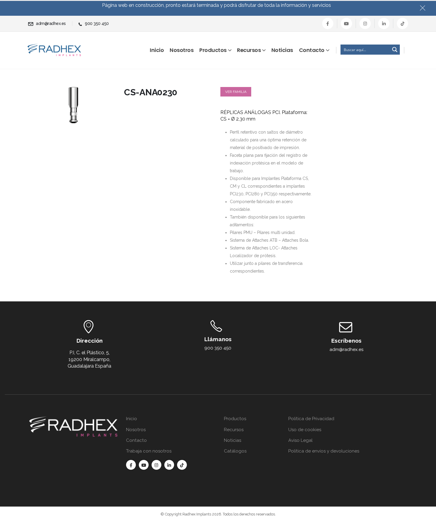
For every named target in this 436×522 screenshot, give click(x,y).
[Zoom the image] (73, 419)
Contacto (311, 50)
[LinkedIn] (383, 23)
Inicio (157, 50)
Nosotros (181, 50)
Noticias (282, 50)
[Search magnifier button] (395, 50)
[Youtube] (346, 23)
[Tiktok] (402, 23)
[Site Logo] (54, 50)
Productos (213, 50)
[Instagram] (365, 23)
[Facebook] (327, 23)
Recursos (249, 50)
